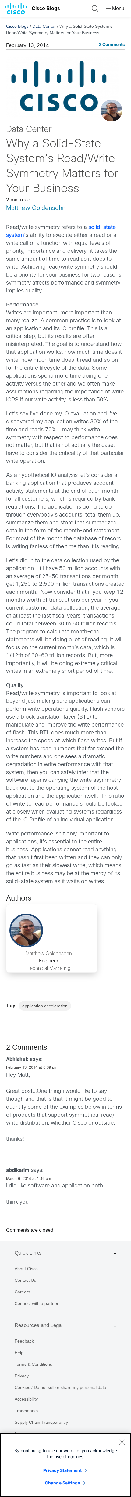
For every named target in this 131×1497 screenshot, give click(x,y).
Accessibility (26, 1399)
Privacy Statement (62, 1470)
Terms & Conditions (33, 1364)
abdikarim (17, 1170)
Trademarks (26, 1410)
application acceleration (45, 1005)
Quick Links (28, 1253)
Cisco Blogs (46, 8)
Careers (22, 1291)
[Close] (122, 1442)
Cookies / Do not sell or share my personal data (60, 1387)
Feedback (24, 1341)
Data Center (44, 26)
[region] (65, 1465)
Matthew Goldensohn (36, 208)
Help (19, 1352)
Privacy (22, 1375)
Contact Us (25, 1280)
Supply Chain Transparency (41, 1422)
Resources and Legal (39, 1325)
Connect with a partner (36, 1303)
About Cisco (26, 1268)
